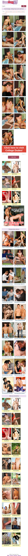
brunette (4, 13)
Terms (11, 555)
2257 (8, 555)
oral (15, 11)
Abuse (19, 555)
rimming (18, 11)
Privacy (15, 555)
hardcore (11, 11)
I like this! (13, 157)
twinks (23, 11)
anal (7, 11)
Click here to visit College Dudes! (14, 149)
